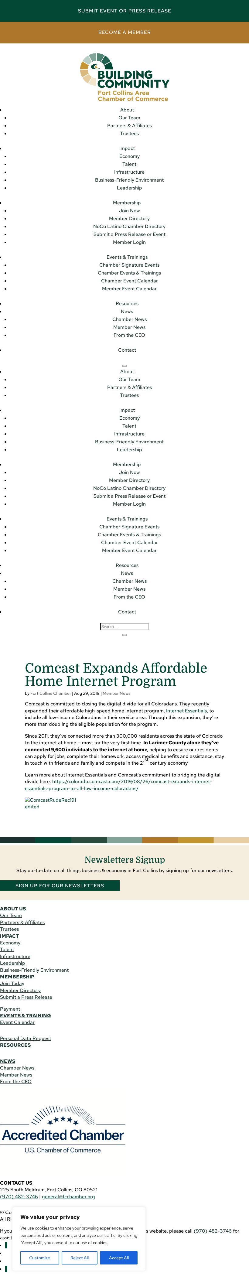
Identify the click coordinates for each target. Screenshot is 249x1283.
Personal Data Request (25, 1038)
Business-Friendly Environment (129, 180)
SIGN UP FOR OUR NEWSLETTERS (59, 885)
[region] (79, 1239)
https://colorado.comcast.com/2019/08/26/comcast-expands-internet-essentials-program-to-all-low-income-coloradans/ (118, 784)
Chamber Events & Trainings (129, 273)
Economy (129, 156)
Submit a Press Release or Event (129, 234)
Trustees (129, 133)
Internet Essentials (186, 711)
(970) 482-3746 (19, 1196)
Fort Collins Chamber (50, 693)
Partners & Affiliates (129, 125)
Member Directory (129, 218)
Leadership (129, 188)
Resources (127, 303)
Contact (127, 350)
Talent (129, 164)
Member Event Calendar (129, 288)
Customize (39, 1258)
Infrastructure (129, 172)
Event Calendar (17, 1022)
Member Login (129, 242)
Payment (10, 1009)
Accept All (119, 1258)
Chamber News (129, 319)
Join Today (12, 983)
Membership (127, 203)
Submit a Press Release (26, 997)
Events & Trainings (127, 257)
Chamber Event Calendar (129, 281)
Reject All (79, 1258)
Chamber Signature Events (129, 265)
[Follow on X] (6, 1269)
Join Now (129, 210)
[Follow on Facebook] (6, 1245)
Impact (127, 148)
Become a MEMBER (124, 32)
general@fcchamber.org (68, 1196)
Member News (129, 327)
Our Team (129, 117)
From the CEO (129, 335)
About (127, 110)
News (127, 311)
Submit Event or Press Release (124, 11)
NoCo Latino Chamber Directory (129, 226)
